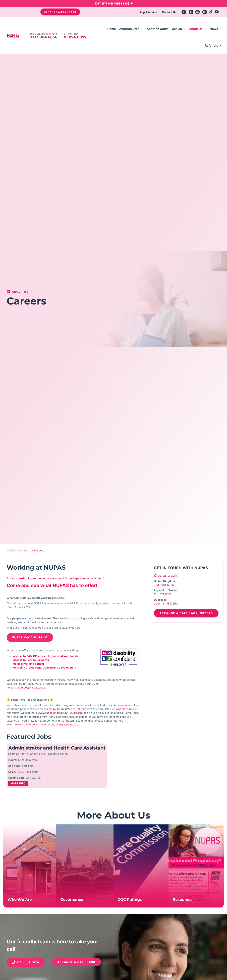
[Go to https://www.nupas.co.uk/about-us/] (29, 865)
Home (111, 29)
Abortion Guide (158, 29)
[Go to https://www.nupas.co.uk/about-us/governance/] (85, 865)
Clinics (177, 29)
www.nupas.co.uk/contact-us (25, 724)
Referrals (211, 45)
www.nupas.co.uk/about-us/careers (60, 712)
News (214, 29)
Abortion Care (129, 29)
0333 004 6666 (164, 584)
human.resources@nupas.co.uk (26, 687)
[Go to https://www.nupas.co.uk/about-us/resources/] (196, 865)
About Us (195, 29)
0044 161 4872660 (166, 603)
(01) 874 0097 (162, 594)
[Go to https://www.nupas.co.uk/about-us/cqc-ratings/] (141, 865)
